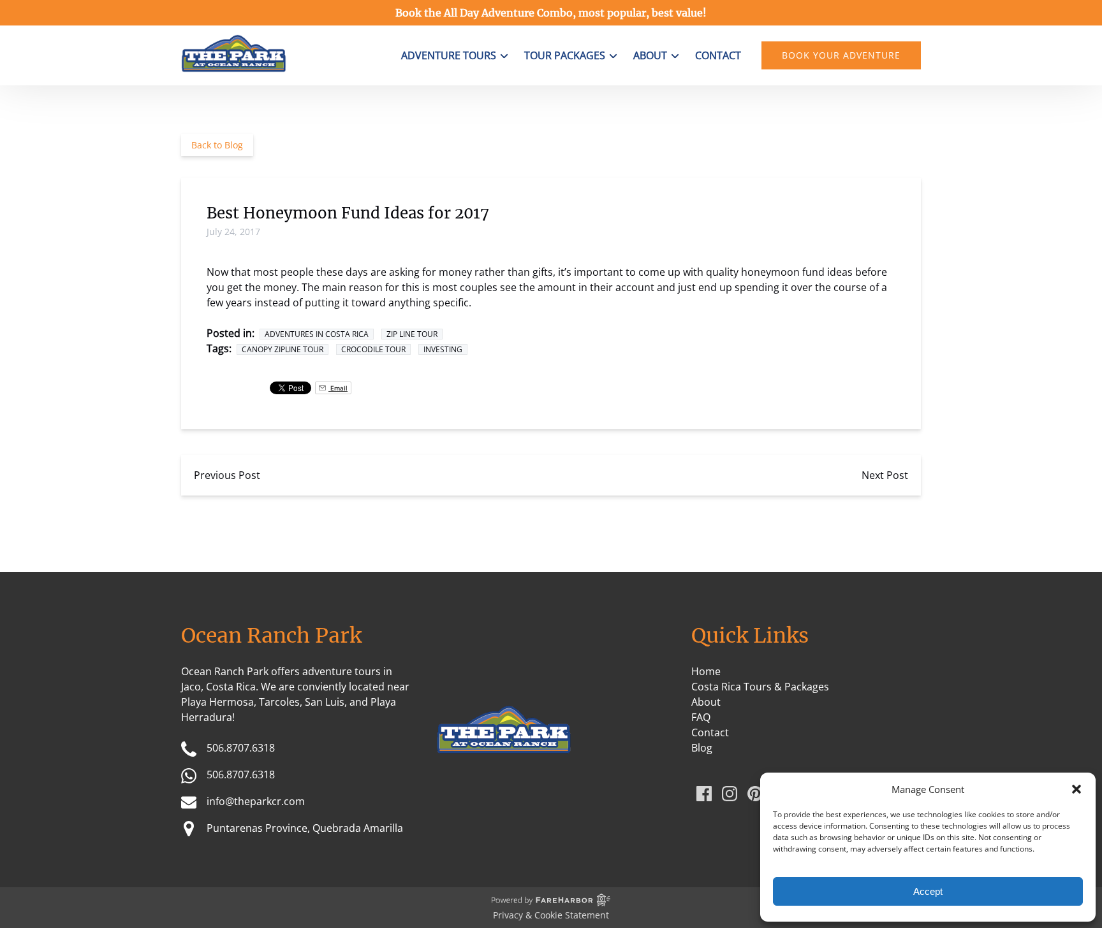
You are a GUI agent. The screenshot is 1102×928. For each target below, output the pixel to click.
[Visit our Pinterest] (755, 793)
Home (706, 671)
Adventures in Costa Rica (317, 334)
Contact (718, 55)
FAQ (700, 717)
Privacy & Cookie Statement (551, 915)
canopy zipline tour (282, 349)
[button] (1076, 789)
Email (338, 387)
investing (442, 349)
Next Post (885, 475)
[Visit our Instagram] (729, 793)
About (706, 702)
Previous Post (227, 475)
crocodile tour (373, 349)
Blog (701, 748)
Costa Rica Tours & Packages (760, 687)
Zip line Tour (411, 334)
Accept (928, 891)
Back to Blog (217, 145)
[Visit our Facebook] (704, 793)
